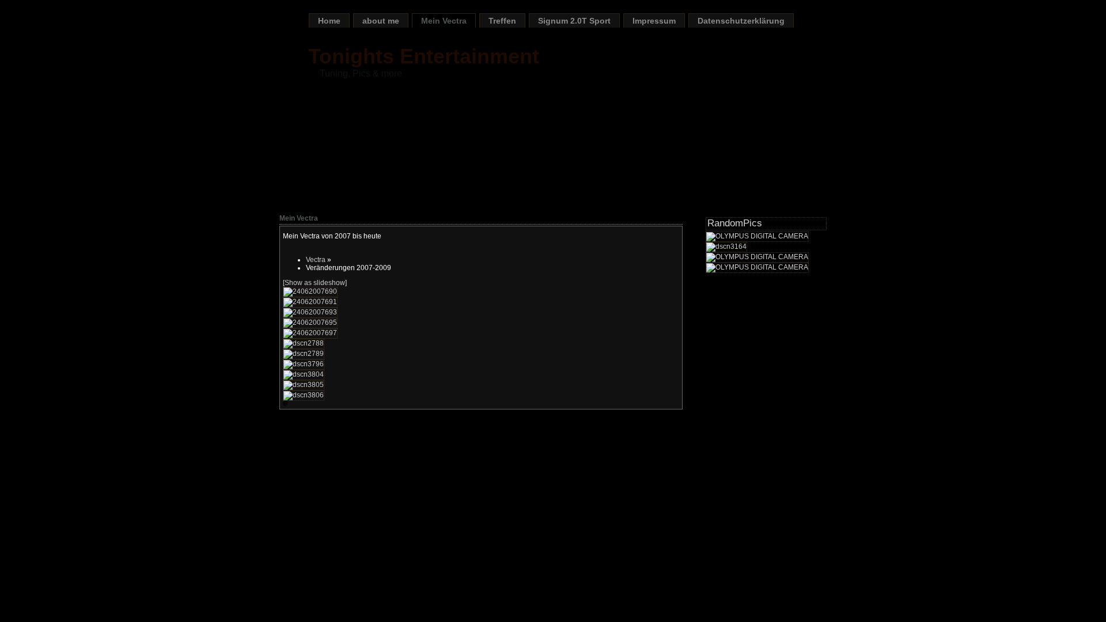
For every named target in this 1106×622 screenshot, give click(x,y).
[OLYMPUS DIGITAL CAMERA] (757, 236)
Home (329, 20)
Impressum (654, 20)
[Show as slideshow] (315, 283)
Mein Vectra (444, 20)
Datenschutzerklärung (741, 20)
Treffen (502, 20)
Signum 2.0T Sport (574, 20)
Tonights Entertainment (423, 56)
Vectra (315, 260)
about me (380, 20)
